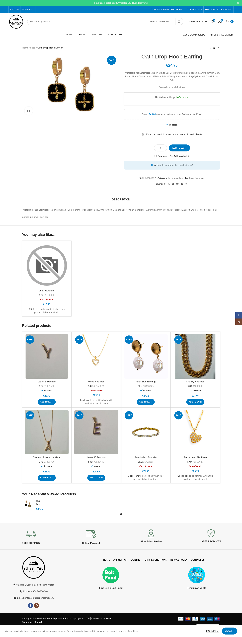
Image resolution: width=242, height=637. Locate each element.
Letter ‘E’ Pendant (96, 457)
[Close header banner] (238, 3)
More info (212, 631)
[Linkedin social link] (182, 184)
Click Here (34, 309)
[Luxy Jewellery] (47, 265)
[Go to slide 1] (121, 514)
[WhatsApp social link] (186, 184)
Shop (32, 47)
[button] (47, 402)
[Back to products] (214, 48)
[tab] (121, 198)
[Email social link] (173, 184)
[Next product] (218, 48)
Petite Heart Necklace (195, 457)
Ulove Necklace (96, 381)
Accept (229, 631)
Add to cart (179, 147)
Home (25, 47)
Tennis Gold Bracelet (146, 457)
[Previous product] (210, 48)
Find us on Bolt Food (111, 587)
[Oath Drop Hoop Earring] (28, 504)
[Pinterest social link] (177, 184)
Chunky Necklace (195, 381)
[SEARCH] (179, 21)
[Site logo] (16, 21)
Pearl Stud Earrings (146, 381)
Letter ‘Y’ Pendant (46, 381)
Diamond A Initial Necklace (47, 457)
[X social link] (169, 184)
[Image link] (33, 566)
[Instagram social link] (36, 605)
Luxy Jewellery (175, 178)
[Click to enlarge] (28, 111)
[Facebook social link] (165, 184)
